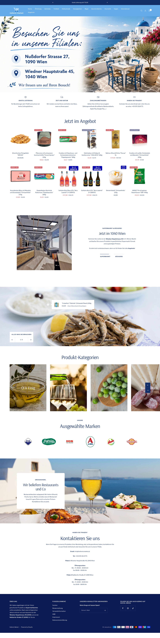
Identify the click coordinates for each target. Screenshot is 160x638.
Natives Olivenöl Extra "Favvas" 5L (116, 154)
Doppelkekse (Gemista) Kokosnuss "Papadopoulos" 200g (44, 192)
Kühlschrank (66, 9)
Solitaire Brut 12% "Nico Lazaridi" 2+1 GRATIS (92, 191)
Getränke (47, 9)
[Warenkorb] (149, 11)
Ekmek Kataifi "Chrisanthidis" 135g (115, 191)
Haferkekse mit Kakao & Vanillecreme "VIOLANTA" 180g (92, 154)
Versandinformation (59, 611)
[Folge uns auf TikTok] (133, 608)
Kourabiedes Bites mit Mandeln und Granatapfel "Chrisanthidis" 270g (20, 192)
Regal (86, 9)
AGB (53, 614)
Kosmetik (108, 9)
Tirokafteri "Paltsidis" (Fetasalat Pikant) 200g (76, 303)
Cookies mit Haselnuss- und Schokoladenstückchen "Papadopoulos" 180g (68, 155)
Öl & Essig (38, 9)
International (125, 9)
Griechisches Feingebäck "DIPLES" (20, 154)
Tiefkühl (56, 9)
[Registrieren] (105, 610)
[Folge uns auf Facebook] (122, 608)
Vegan (116, 9)
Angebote (31, 12)
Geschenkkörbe (96, 9)
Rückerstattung (57, 608)
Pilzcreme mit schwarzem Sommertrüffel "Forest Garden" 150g (44, 155)
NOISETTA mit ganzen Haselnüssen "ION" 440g (139, 191)
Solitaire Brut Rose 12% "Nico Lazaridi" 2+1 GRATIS (68, 191)
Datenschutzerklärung (59, 620)
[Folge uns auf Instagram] (127, 608)
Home (30, 9)
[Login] (145, 10)
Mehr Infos (88, 2)
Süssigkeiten (77, 9)
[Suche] (141, 10)
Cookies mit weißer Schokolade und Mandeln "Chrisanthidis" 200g (139, 155)
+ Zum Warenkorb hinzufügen (76, 306)
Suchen (54, 605)
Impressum (56, 617)
